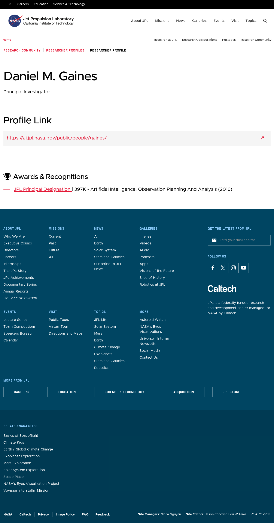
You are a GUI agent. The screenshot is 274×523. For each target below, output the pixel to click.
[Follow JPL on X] (223, 268)
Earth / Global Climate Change (28, 449)
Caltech (25, 514)
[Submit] (213, 240)
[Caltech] (222, 288)
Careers (9, 257)
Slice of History (152, 277)
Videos (145, 243)
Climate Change (107, 347)
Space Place (13, 477)
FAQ (85, 514)
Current (55, 236)
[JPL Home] (49, 21)
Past (52, 243)
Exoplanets (103, 354)
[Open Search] (265, 20)
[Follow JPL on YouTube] (243, 268)
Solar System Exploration (24, 470)
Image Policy (65, 514)
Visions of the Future (157, 271)
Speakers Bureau (17, 333)
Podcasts (147, 257)
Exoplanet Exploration (21, 456)
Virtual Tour (58, 326)
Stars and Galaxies (109, 257)
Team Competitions (19, 326)
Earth (98, 243)
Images (145, 236)
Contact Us (149, 357)
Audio (144, 250)
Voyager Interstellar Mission (26, 490)
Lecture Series (15, 319)
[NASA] (14, 21)
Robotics (101, 368)
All (51, 257)
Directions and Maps (65, 333)
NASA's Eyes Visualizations (151, 329)
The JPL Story (15, 271)
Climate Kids (13, 442)
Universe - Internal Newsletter (155, 341)
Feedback (102, 514)
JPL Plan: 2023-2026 (20, 298)
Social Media (150, 350)
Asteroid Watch (152, 319)
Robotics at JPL (152, 284)
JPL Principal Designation (43, 189)
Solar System (105, 250)
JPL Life (100, 319)
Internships (12, 264)
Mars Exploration (17, 463)
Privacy (43, 514)
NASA (7, 514)
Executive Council (18, 243)
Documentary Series (20, 284)
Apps (144, 264)
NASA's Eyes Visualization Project (31, 483)
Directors (11, 250)
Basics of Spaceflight (20, 435)
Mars (98, 333)
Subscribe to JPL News (108, 266)
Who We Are (14, 236)
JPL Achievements (18, 277)
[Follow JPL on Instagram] (233, 268)
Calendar (10, 340)
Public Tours (59, 319)
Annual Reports (15, 291)
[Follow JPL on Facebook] (213, 268)
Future (54, 250)
